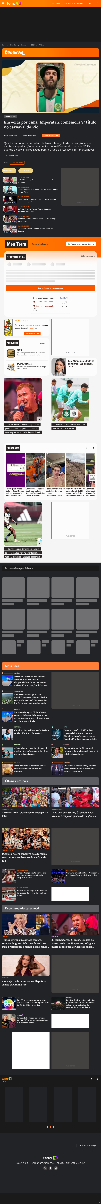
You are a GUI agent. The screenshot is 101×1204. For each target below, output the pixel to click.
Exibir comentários (29, 135)
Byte (65, 727)
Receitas (17, 762)
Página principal (14, 3)
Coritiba (17, 727)
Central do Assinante (74, 3)
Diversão (13, 45)
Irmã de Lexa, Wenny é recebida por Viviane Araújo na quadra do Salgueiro (73, 814)
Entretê (69, 997)
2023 (33, 45)
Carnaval (24, 45)
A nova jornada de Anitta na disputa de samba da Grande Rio (24, 983)
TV (18, 997)
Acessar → (44, 343)
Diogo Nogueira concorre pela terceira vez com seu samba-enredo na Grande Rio (24, 857)
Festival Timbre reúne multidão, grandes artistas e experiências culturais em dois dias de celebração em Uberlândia (80, 1004)
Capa (4, 45)
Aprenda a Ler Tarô (32, 334)
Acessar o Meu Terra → (40, 244)
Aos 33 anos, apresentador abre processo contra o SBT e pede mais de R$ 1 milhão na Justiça (33, 1002)
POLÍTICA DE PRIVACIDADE (73, 1163)
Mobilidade (18, 691)
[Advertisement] (70, 894)
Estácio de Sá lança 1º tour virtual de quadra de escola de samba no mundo (32, 893)
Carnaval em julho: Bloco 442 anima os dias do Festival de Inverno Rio (82, 874)
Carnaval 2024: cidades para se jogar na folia (25, 814)
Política (66, 745)
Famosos (54, 937)
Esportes (17, 745)
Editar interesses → (88, 256)
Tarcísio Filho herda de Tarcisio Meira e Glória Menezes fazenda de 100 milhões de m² (33, 1020)
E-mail (90, 3)
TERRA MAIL (56, 3)
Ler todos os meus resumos (50, 288)
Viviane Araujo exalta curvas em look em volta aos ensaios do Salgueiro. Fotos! (31, 875)
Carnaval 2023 (10, 116)
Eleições (17, 673)
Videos (41, 45)
